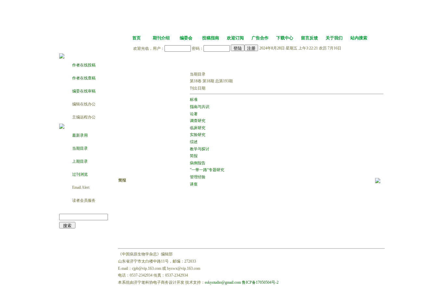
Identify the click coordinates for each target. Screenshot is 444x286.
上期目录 (80, 161)
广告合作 (260, 37)
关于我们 (334, 37)
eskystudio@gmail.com (223, 282)
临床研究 (197, 128)
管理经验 (197, 177)
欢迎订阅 (235, 37)
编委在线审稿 (84, 91)
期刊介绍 (161, 37)
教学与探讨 (199, 149)
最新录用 (80, 135)
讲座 (194, 184)
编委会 (186, 37)
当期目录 (80, 148)
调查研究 (197, 120)
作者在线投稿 (84, 65)
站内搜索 (358, 37)
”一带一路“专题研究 (207, 170)
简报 (194, 156)
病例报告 (197, 163)
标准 (194, 99)
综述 (194, 142)
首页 (136, 37)
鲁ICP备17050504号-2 (260, 282)
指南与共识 (199, 106)
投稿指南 (210, 37)
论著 (194, 114)
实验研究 (197, 134)
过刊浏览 (80, 174)
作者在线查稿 (84, 78)
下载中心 (284, 37)
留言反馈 (309, 37)
